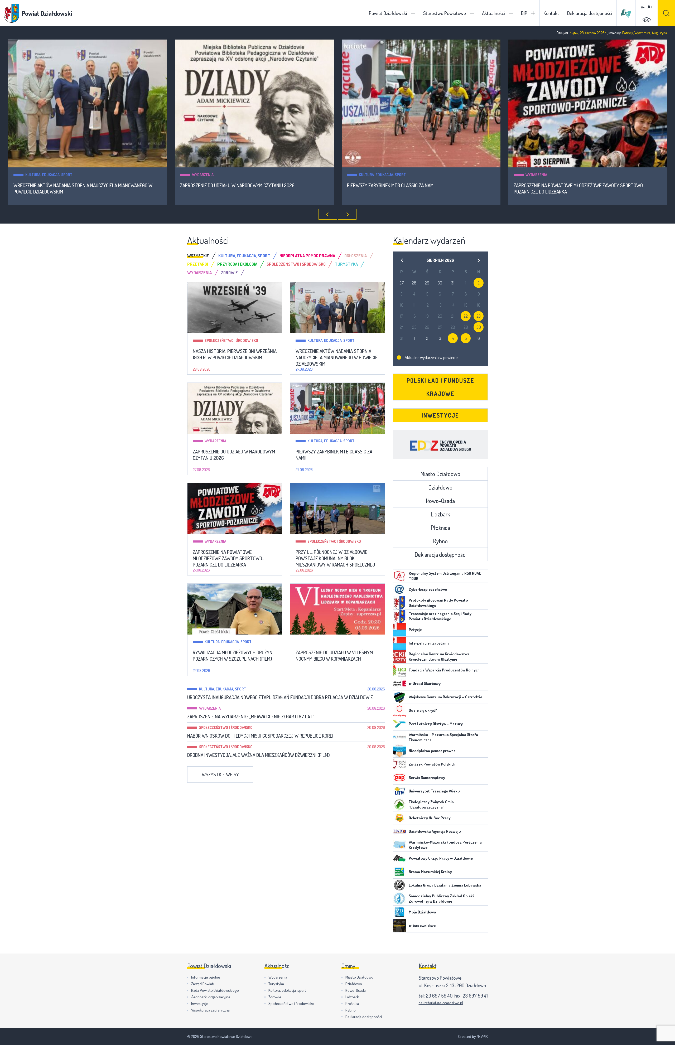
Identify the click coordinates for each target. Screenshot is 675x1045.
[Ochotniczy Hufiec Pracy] (399, 818)
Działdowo (440, 487)
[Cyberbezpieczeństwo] (399, 589)
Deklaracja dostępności (589, 13)
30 (478, 327)
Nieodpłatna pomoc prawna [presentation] (307, 255)
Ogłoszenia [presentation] (355, 255)
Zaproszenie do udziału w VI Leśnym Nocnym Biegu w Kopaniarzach (334, 655)
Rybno (440, 541)
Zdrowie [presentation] (229, 272)
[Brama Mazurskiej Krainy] (399, 871)
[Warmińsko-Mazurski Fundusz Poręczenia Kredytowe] (399, 845)
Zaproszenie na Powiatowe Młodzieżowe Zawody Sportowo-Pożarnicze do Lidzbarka (412, 188)
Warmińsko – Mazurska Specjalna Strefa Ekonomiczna (443, 737)
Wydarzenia (36, 174)
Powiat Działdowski (388, 13)
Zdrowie (274, 996)
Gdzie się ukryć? (423, 710)
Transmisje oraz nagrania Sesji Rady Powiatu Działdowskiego (440, 616)
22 (466, 316)
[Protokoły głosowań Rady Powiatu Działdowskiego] (399, 602)
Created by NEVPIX (473, 1036)
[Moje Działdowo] (399, 912)
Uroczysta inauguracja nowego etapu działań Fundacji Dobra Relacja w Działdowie (280, 697)
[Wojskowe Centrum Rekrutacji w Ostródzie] (399, 697)
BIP (524, 13)
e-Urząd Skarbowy (425, 683)
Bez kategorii (319, 642)
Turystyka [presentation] (346, 264)
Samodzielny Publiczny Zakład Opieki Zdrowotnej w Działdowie (441, 898)
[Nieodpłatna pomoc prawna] (399, 750)
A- (643, 7)
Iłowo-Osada (440, 500)
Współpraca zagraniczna (210, 1010)
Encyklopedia (440, 444)
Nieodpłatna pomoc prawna (432, 750)
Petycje (415, 629)
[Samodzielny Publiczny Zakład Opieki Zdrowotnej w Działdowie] (399, 898)
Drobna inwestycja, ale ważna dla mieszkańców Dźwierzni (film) (258, 755)
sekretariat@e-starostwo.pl (441, 1002)
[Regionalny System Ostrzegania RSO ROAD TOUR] (399, 576)
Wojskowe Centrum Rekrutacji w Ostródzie (445, 696)
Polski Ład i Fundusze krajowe (440, 387)
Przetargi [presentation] (197, 264)
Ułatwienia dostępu (646, 19)
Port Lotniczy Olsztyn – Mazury (436, 723)
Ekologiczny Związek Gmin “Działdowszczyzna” (431, 804)
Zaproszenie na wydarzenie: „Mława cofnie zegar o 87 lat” (250, 716)
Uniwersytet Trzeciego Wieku (434, 791)
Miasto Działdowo (440, 473)
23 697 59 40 (439, 995)
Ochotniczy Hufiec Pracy (430, 817)
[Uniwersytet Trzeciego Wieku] (399, 791)
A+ (650, 6)
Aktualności (493, 13)
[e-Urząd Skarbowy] (399, 683)
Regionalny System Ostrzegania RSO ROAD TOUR (445, 576)
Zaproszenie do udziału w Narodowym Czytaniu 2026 (70, 185)
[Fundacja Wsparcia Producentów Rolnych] (399, 670)
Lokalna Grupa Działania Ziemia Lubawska (445, 885)
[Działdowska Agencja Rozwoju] (399, 831)
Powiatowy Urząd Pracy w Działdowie (441, 858)
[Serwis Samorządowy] (399, 777)
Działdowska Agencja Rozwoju (435, 831)
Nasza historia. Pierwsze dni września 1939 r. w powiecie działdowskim (235, 354)
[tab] (202, 255)
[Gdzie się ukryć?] (399, 710)
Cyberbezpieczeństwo (428, 589)
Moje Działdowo (422, 912)
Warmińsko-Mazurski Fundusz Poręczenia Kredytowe (445, 845)
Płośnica (440, 527)
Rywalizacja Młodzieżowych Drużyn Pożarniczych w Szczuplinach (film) (232, 655)
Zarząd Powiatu (203, 983)
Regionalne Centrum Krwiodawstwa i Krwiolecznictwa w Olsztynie (440, 656)
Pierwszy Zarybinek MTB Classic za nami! (224, 185)
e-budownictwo (422, 925)
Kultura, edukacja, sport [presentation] (244, 255)
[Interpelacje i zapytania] (399, 643)
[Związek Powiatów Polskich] (399, 764)
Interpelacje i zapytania (429, 643)
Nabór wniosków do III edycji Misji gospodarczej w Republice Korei (260, 736)
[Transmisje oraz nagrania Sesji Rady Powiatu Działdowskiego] (399, 616)
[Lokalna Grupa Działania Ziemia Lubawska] (399, 885)
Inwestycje (440, 415)
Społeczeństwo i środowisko (552, 174)
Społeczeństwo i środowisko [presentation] (296, 264)
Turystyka (276, 983)
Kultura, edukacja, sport (215, 174)
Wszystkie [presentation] (198, 255)
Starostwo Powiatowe (444, 13)
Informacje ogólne (205, 977)
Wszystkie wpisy (220, 774)
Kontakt (551, 13)
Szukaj (666, 13)
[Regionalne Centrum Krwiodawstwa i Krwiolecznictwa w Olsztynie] (399, 656)
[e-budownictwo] (399, 925)
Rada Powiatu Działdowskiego (215, 990)
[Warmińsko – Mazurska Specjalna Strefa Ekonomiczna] (399, 737)
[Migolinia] (625, 13)
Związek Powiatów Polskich (432, 764)
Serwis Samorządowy (427, 777)
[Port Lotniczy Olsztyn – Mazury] (399, 723)
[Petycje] (399, 629)
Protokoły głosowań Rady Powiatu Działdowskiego (438, 603)
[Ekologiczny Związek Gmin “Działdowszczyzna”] (399, 804)
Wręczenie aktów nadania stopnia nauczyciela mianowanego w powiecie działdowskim (337, 357)
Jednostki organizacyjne (210, 996)
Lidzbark (440, 514)
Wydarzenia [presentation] (199, 272)
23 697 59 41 (475, 995)
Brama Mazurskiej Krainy (430, 871)
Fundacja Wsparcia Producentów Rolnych (444, 670)
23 (478, 316)
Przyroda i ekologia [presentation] (237, 264)
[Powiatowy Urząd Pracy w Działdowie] (399, 858)
